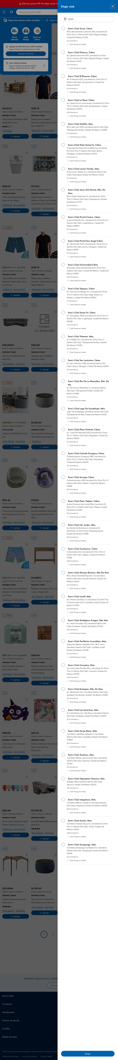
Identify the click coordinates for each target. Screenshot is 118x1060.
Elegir (88, 1053)
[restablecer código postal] (65, 19)
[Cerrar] (113, 6)
